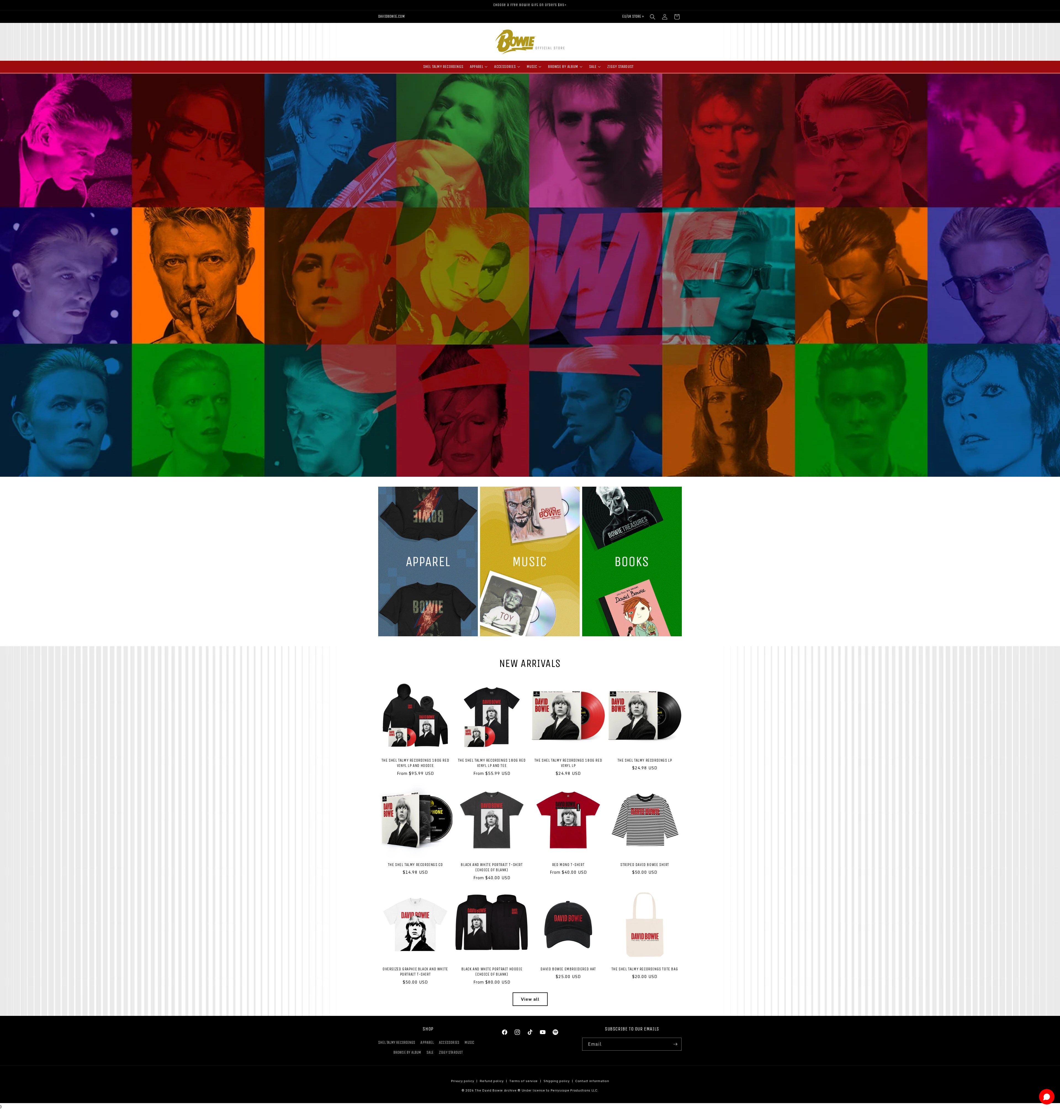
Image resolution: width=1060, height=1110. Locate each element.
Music (469, 1042)
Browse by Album (407, 1052)
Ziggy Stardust (451, 1052)
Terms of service (523, 1081)
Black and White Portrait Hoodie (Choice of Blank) (492, 971)
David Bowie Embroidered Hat (568, 968)
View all (530, 999)
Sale (430, 1052)
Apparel (426, 1042)
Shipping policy (557, 1081)
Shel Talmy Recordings (396, 1042)
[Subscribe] (675, 1044)
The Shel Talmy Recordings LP (645, 760)
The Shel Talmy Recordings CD (415, 864)
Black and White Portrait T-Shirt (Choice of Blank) (492, 867)
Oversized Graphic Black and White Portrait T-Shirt (415, 971)
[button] (652, 17)
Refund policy (492, 1081)
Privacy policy (462, 1081)
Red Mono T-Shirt (568, 864)
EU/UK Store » (633, 16)
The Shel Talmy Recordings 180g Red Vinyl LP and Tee (492, 763)
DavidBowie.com (391, 16)
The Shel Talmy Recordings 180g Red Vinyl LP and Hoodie (415, 763)
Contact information (592, 1081)
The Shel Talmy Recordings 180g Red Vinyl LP (568, 763)
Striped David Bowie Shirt (644, 864)
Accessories (449, 1042)
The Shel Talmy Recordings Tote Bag (644, 968)
